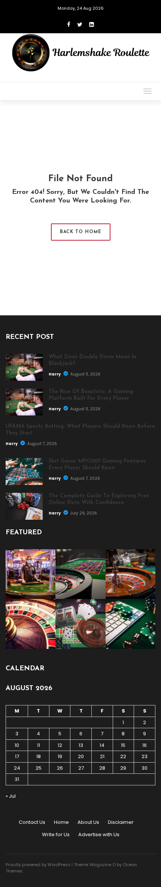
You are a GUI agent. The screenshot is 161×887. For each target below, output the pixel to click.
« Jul (11, 796)
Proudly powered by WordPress (38, 865)
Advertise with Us (98, 834)
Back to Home (80, 232)
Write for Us (56, 834)
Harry (55, 374)
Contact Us (32, 822)
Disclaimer (121, 822)
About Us (88, 822)
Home (61, 822)
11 (38, 745)
